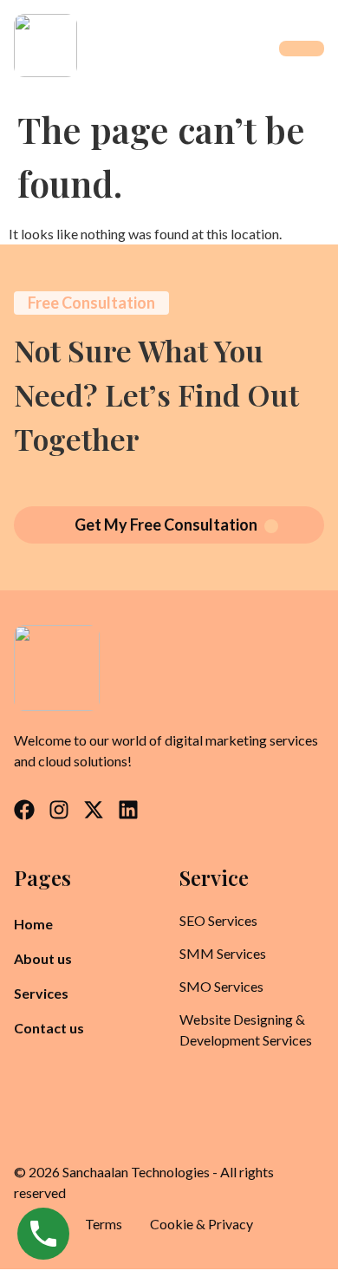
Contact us (49, 1028)
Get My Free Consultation (166, 524)
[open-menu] (301, 48)
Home (33, 923)
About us (43, 958)
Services (41, 993)
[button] (51, 993)
